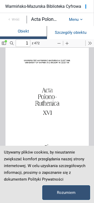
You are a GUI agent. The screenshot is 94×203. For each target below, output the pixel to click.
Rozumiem (66, 192)
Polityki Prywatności (45, 179)
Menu (74, 19)
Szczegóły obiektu (70, 32)
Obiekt (23, 31)
